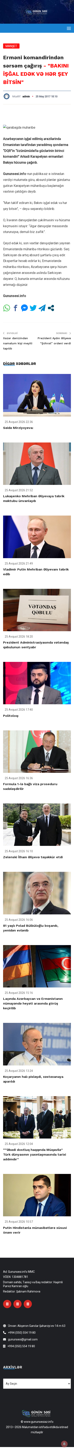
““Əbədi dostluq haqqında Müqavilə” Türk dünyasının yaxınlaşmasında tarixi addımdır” (34, 1154)
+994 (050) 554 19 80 (22, 1332)
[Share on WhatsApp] (6, 308)
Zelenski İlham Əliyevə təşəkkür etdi (33, 857)
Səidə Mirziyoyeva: (18, 428)
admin (26, 96)
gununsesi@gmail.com (23, 1339)
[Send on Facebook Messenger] (24, 308)
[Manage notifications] (64, 1444)
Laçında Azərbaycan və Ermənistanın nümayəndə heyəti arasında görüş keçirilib (33, 1003)
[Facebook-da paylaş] (15, 308)
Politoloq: (11, 716)
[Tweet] (33, 308)
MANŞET (11, 46)
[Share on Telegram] (42, 308)
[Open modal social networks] (50, 308)
